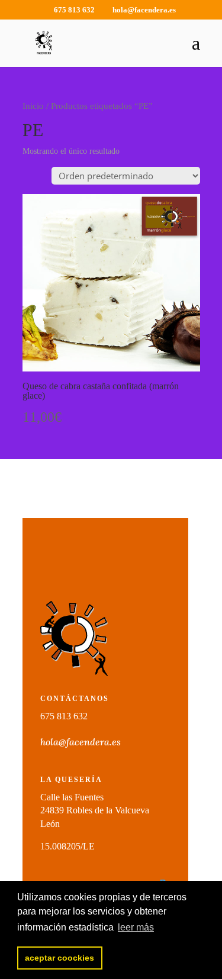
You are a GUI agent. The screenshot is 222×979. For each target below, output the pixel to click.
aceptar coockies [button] (59, 957)
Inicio (33, 106)
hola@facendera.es (80, 742)
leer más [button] (136, 927)
